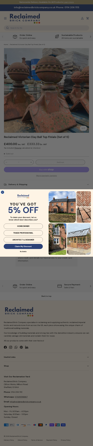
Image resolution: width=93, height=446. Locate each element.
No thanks (23, 251)
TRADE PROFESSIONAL (23, 233)
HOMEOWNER (23, 226)
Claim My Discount (23, 246)
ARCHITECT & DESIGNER (23, 239)
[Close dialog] (2, 192)
